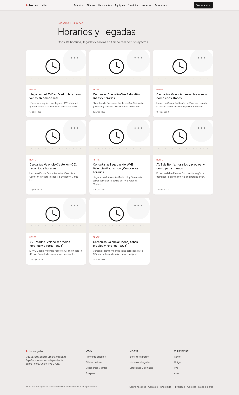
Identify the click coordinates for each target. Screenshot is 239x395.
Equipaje (120, 5)
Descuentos (105, 5)
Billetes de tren (93, 362)
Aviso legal (166, 386)
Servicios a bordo (139, 356)
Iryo (176, 367)
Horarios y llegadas (140, 362)
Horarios (146, 5)
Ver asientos (203, 5)
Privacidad (179, 386)
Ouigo (177, 362)
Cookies (191, 386)
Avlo (176, 373)
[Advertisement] (119, 302)
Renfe (177, 356)
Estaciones (160, 5)
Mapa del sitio (205, 386)
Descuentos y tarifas (96, 367)
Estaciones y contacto (141, 367)
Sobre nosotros (137, 386)
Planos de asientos (96, 356)
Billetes (91, 5)
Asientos (79, 5)
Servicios (133, 5)
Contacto (153, 386)
